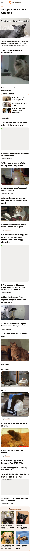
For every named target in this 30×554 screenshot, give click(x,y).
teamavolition (9, 503)
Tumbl (7, 419)
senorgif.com (9, 193)
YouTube (8, 329)
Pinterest (8, 292)
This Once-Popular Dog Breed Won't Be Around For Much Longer (7, 547)
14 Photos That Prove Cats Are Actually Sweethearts (18, 110)
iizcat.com (8, 230)
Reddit (7, 118)
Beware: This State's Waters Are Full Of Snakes (21, 547)
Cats (2, 6)
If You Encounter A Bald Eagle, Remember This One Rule (7, 527)
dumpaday (8, 158)
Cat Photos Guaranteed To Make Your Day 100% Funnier (22, 527)
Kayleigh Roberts (7, 16)
